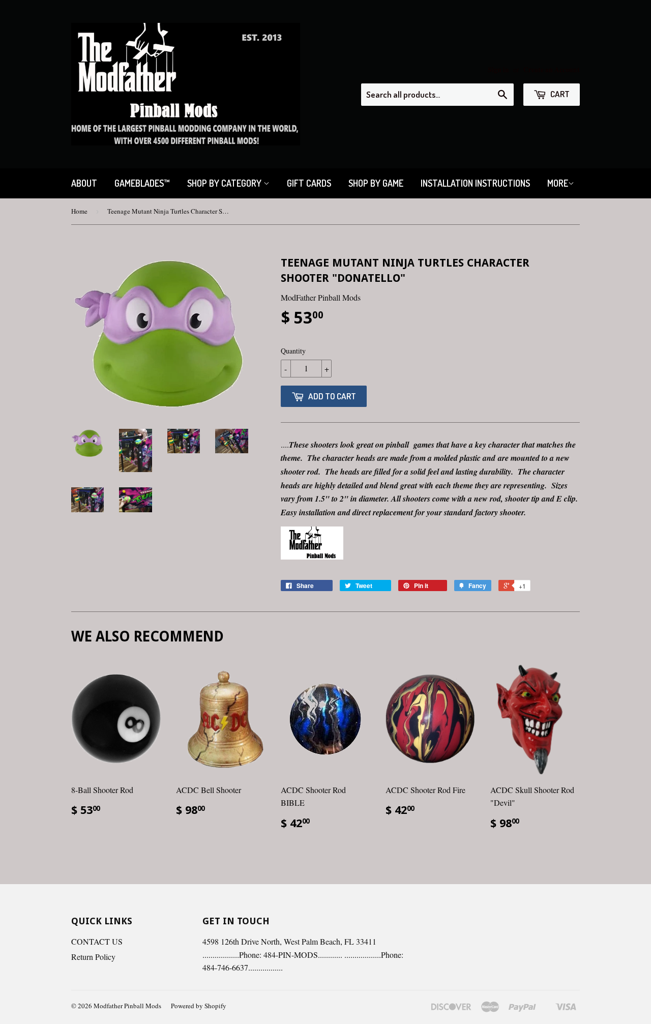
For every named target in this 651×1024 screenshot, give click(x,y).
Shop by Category (225, 183)
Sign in (498, 70)
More (557, 183)
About (84, 183)
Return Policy (93, 956)
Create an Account (551, 70)
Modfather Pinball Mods (127, 1005)
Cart (559, 94)
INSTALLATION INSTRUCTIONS (475, 183)
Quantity (293, 351)
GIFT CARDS (309, 183)
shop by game (375, 183)
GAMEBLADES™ (142, 183)
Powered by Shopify (198, 1005)
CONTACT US (97, 941)
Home (79, 211)
